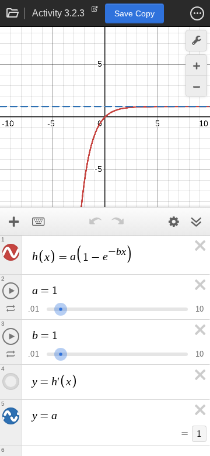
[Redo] (117, 221)
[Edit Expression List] (174, 221)
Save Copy (134, 13)
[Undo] (95, 221)
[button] (197, 13)
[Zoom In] (196, 65)
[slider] (61, 307)
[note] (95, 12)
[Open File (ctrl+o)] (12, 13)
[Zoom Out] (196, 86)
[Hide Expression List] (196, 221)
